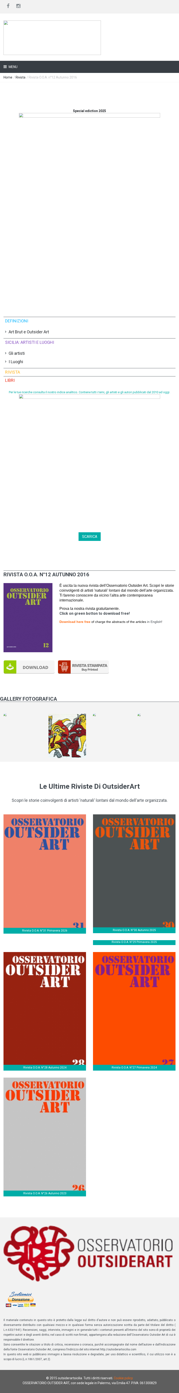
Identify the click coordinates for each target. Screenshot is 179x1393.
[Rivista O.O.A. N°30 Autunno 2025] (134, 817)
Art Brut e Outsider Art (29, 331)
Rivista (20, 77)
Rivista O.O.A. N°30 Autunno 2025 (134, 930)
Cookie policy (123, 1378)
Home (7, 77)
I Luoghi (16, 361)
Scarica (89, 536)
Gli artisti (17, 353)
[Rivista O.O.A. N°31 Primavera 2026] (44, 817)
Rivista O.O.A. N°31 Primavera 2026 (44, 930)
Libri (10, 380)
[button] (27, 585)
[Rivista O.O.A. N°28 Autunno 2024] (44, 954)
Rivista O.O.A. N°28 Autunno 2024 (44, 1067)
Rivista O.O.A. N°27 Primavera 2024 (134, 1067)
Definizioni (16, 320)
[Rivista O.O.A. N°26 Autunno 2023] (44, 1080)
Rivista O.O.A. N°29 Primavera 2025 (134, 942)
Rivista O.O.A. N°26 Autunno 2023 (44, 1193)
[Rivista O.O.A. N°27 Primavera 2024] (134, 954)
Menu (12, 67)
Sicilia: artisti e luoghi (29, 342)
